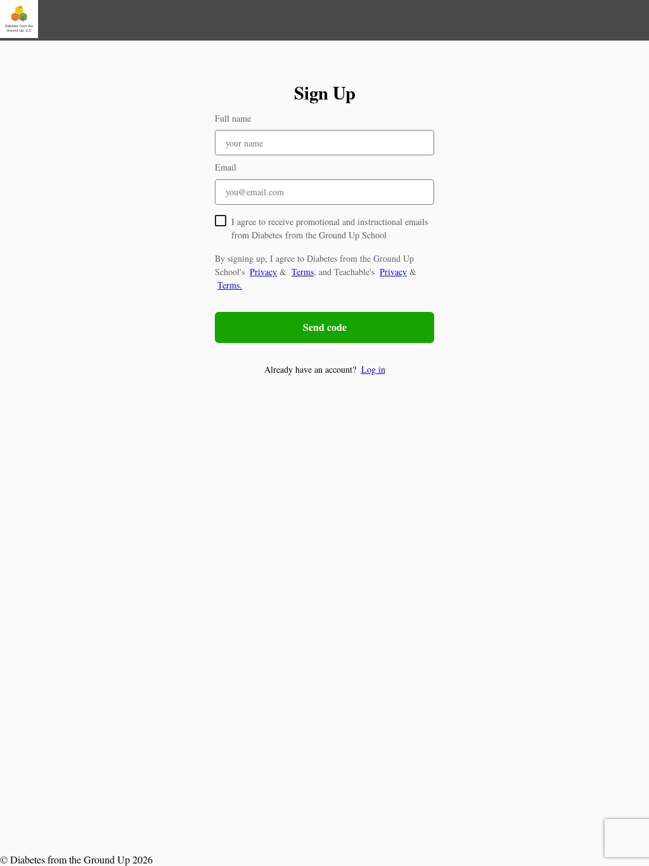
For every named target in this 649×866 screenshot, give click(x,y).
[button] (324, 369)
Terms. (229, 285)
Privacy (263, 272)
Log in (373, 369)
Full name (233, 118)
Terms (303, 272)
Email (225, 167)
